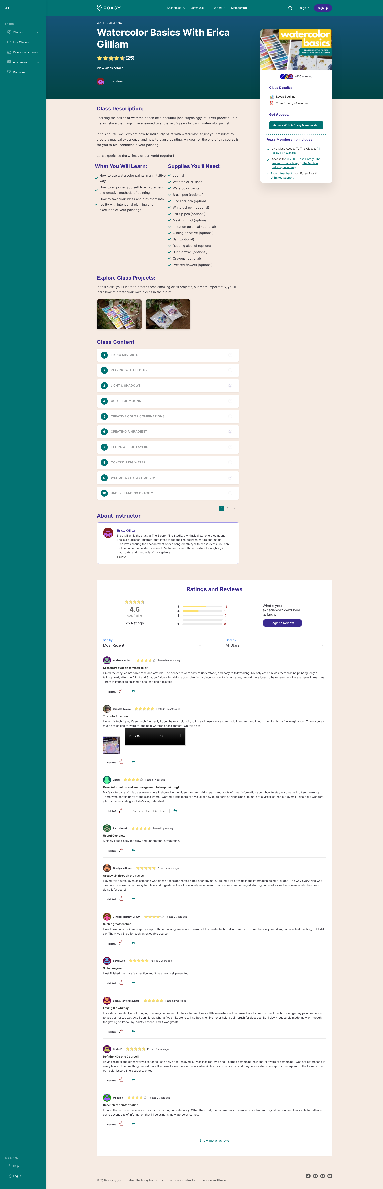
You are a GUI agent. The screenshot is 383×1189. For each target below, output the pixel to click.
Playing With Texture (130, 370)
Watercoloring (109, 22)
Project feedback (282, 173)
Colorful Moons (126, 401)
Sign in (304, 8)
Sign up (323, 8)
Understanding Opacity (132, 493)
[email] (308, 1176)
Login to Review (282, 623)
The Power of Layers (129, 447)
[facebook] (315, 1176)
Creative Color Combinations (138, 416)
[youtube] (329, 1176)
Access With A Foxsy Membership (296, 125)
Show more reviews (214, 1140)
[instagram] (322, 1176)
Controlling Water (128, 462)
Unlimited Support (282, 177)
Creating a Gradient (129, 431)
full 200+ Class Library (299, 159)
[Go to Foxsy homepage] (109, 8)
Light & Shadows (126, 385)
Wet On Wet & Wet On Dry (133, 478)
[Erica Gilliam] (108, 532)
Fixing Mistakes (124, 355)
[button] (121, 690)
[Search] (290, 8)
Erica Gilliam (127, 530)
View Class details (110, 68)
